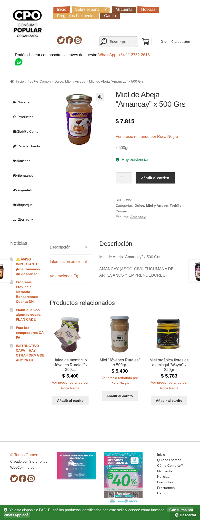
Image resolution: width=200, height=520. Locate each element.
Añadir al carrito (155, 177)
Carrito (110, 16)
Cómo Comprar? (170, 465)
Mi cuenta (124, 9)
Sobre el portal (87, 9)
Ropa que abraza (23, 207)
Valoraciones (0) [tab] (64, 276)
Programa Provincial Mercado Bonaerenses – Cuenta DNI (28, 291)
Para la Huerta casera (26, 148)
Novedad (24, 102)
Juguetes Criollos (22, 192)
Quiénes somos (169, 460)
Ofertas (23, 219)
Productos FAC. (23, 119)
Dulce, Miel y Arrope (69, 81)
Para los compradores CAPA (30, 332)
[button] (100, 97)
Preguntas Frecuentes (76, 16)
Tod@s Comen (39, 81)
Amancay (138, 217)
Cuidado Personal (21, 163)
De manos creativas (23, 178)
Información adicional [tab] (68, 262)
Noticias (148, 9)
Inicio (61, 9)
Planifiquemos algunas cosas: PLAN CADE (28, 315)
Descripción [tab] (60, 247)
